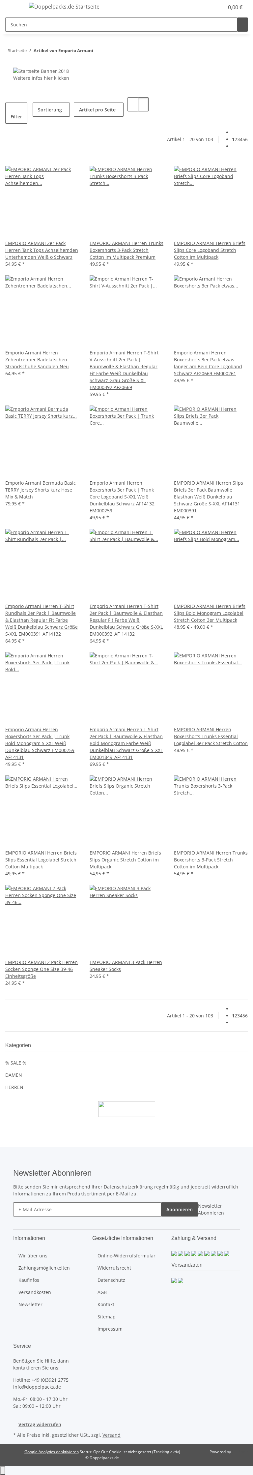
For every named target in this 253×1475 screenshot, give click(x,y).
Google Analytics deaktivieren (51, 1452)
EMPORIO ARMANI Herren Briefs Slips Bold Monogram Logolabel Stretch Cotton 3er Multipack (209, 613)
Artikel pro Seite (97, 109)
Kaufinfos (28, 1280)
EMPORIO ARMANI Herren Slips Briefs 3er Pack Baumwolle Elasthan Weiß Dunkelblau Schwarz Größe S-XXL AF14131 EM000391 (208, 497)
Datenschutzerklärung (128, 1187)
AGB (102, 1292)
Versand (111, 1435)
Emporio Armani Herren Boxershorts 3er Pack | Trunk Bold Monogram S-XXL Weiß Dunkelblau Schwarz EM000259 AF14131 (39, 743)
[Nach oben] (2, 1470)
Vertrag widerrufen (39, 1424)
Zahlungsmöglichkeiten (44, 1268)
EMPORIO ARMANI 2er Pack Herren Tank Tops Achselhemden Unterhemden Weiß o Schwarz (41, 250)
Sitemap (107, 1316)
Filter (16, 116)
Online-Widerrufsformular (126, 1255)
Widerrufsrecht (114, 1268)
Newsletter (30, 1304)
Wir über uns (32, 1255)
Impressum (110, 1329)
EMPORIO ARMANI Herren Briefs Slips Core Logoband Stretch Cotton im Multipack (209, 250)
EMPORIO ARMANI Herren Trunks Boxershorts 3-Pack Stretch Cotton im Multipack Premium (126, 250)
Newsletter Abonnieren (211, 1209)
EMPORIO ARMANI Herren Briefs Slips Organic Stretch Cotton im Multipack (125, 860)
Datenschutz (111, 1280)
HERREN (14, 1087)
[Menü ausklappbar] (13, 7)
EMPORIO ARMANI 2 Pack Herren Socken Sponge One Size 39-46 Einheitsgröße (41, 969)
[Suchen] (242, 24)
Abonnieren (179, 1209)
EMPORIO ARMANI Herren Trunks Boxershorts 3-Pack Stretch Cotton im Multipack (211, 860)
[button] (205, 7)
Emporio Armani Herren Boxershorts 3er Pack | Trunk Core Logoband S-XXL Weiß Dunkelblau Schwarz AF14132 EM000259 (122, 497)
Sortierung (50, 109)
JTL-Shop (240, 1452)
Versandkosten (34, 1292)
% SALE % (15, 1063)
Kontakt (106, 1304)
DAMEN (13, 1075)
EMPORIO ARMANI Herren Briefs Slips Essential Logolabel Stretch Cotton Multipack (41, 860)
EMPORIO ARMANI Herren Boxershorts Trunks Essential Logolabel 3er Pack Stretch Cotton (211, 736)
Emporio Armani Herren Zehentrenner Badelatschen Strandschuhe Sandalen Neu (37, 359)
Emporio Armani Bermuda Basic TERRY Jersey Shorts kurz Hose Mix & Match (40, 490)
